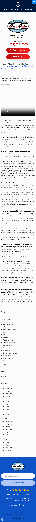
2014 (5, 419)
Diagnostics (7, 350)
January (8, 379)
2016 (5, 376)
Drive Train (7, 355)
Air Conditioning (8, 324)
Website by (18, 518)
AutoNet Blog (23, 64)
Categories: (6, 319)
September (9, 394)
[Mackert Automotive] (18, 26)
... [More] (4, 365)
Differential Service (10, 353)
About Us (11, 64)
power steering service (24, 228)
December (9, 386)
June (7, 401)
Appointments (19, 50)
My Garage (18, 57)
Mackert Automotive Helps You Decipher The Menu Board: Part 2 (18, 67)
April (7, 407)
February (8, 412)
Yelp (26, 505)
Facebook (19, 505)
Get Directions (18, 483)
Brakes (5, 337)
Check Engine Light (9, 342)
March (7, 409)
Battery (5, 332)
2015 (5, 383)
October (8, 391)
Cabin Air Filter (8, 340)
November (9, 388)
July (6, 399)
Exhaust (6, 361)
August (7, 396)
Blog (10, 312)
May (6, 404)
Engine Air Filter (8, 358)
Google (23, 505)
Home (3, 64)
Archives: (5, 371)
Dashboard (7, 348)
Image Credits (18, 512)
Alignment (6, 327)
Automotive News (9, 329)
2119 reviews (22, 38)
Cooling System (8, 345)
